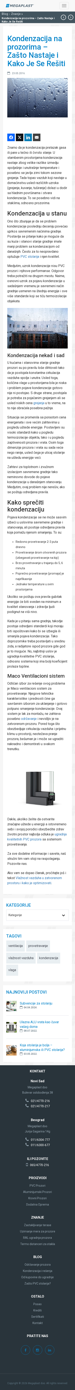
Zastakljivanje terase (37, 1225)
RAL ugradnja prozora (37, 1237)
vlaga (12, 970)
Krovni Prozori (37, 1198)
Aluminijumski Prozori (37, 1192)
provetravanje (38, 946)
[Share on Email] (36, 137)
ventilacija (15, 946)
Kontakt (37, 1323)
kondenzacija (48, 958)
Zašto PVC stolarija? (37, 1283)
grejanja (38, 403)
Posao (37, 1304)
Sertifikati (37, 1316)
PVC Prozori (37, 1185)
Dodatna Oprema (37, 1204)
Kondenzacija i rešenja (37, 1271)
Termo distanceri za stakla (37, 1244)
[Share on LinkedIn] (28, 137)
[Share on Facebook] (11, 137)
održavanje (29, 719)
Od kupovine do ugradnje (37, 1277)
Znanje (16, 14)
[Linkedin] (49, 1350)
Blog (5, 14)
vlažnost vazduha (21, 958)
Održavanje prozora (38, 1264)
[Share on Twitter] (19, 137)
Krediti (37, 1310)
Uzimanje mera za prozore (37, 1231)
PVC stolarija (29, 257)
